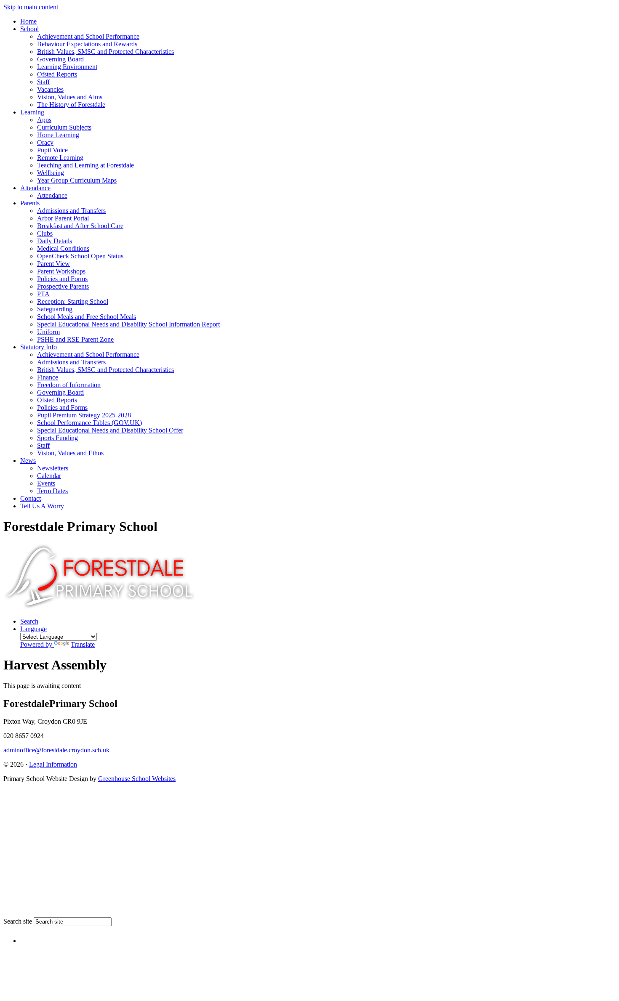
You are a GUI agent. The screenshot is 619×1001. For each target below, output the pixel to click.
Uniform (48, 331)
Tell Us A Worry (42, 506)
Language (57, 636)
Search (29, 621)
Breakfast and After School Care (80, 225)
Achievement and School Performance (88, 36)
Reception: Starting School (72, 301)
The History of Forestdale (71, 104)
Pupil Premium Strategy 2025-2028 (84, 415)
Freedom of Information (69, 384)
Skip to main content (30, 7)
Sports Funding (57, 437)
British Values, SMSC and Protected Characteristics (105, 51)
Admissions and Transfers (71, 210)
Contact (30, 498)
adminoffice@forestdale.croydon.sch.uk (56, 750)
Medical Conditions (63, 248)
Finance (47, 377)
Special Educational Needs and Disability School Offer (110, 430)
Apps (44, 119)
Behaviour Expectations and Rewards (87, 44)
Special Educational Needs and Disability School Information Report (128, 324)
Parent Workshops (61, 271)
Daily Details (54, 240)
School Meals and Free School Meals (86, 316)
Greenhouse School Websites (137, 778)
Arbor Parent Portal (63, 218)
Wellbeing (50, 172)
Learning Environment (67, 66)
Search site (17, 921)
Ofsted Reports (57, 74)
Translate (83, 644)
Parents (30, 203)
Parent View (53, 263)
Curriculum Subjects (64, 127)
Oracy (45, 142)
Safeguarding (54, 309)
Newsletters (52, 468)
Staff (43, 81)
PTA (43, 293)
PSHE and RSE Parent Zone (75, 339)
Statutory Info (38, 346)
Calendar (49, 475)
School (29, 28)
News (28, 460)
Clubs (45, 233)
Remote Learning (60, 157)
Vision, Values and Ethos (70, 453)
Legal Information (53, 764)
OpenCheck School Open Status (80, 256)
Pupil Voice (52, 150)
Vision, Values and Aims (69, 97)
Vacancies (50, 89)
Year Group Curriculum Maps (77, 180)
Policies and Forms (62, 278)
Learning (32, 112)
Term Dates (52, 490)
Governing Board (60, 59)
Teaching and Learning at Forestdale (85, 165)
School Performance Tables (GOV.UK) (89, 422)
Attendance (35, 187)
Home (28, 21)
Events (46, 483)
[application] (309, 852)
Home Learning (58, 134)
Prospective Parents (63, 286)
